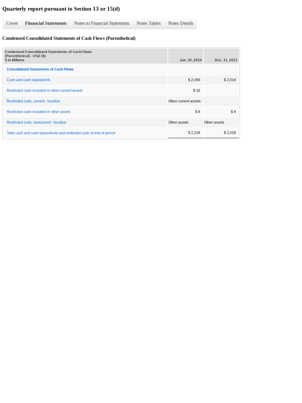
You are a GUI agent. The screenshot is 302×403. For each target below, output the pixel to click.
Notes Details (180, 23)
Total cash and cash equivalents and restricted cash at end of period (61, 133)
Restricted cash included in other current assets (45, 90)
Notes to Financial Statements (101, 23)
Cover (12, 23)
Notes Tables (149, 23)
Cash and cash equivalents (28, 80)
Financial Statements (46, 23)
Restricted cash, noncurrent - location (36, 122)
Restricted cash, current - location (33, 101)
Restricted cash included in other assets (38, 112)
